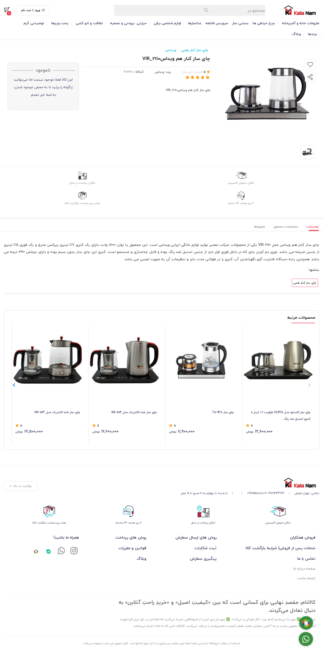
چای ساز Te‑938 (223, 412)
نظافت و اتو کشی (89, 23)
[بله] (49, 551)
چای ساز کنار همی (194, 50)
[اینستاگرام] (74, 551)
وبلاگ (296, 34)
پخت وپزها (60, 23)
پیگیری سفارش (203, 558)
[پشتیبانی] (61, 551)
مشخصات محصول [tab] (285, 226)
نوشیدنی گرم (33, 23)
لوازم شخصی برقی (167, 23)
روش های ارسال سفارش (196, 537)
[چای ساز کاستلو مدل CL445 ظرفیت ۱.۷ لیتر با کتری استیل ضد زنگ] (278, 360)
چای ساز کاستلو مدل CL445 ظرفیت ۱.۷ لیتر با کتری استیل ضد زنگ (280, 415)
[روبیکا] (36, 551)
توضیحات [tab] (312, 226)
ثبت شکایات (205, 547)
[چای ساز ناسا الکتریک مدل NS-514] (124, 360)
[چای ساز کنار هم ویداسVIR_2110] (250, 482)
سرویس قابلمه (216, 23)
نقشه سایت (306, 578)
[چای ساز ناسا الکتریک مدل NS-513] (48, 360)
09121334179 (275, 493)
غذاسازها (194, 23)
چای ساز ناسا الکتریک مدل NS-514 (134, 412)
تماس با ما (306, 558)
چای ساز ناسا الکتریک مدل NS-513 (57, 412)
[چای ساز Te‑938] (201, 360)
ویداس (170, 50)
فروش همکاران (302, 537)
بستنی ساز (240, 23)
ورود (37, 10)
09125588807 (256, 493)
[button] (13, 384)
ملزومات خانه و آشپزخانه (300, 23)
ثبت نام (26, 10)
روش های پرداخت (130, 537)
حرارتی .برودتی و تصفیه (128, 23)
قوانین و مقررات (132, 547)
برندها (312, 34)
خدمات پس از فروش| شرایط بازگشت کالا (280, 547)
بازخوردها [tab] (259, 226)
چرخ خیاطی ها (264, 23)
